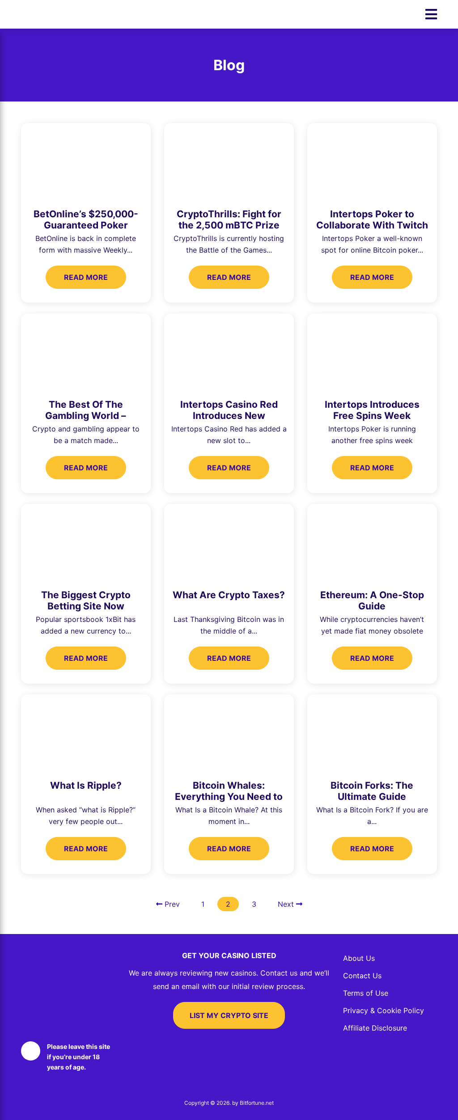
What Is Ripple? (86, 785)
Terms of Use (365, 993)
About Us (359, 958)
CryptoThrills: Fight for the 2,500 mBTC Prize (229, 219)
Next (287, 904)
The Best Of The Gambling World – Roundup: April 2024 (85, 415)
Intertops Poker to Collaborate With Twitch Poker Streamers (372, 225)
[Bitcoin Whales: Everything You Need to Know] (229, 733)
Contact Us (362, 975)
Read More (86, 277)
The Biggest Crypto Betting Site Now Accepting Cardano (86, 606)
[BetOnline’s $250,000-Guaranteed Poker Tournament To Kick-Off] (86, 162)
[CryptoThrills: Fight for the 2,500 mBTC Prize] (229, 162)
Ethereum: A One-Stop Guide (372, 600)
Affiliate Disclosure (375, 1027)
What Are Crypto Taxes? (229, 594)
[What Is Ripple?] (86, 733)
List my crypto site (229, 1015)
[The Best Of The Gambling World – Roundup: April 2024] (86, 352)
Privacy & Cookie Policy (383, 1010)
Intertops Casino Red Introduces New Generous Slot (229, 415)
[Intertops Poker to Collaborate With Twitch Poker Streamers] (372, 162)
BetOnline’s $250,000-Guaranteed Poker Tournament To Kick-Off (85, 225)
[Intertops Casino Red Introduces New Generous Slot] (229, 352)
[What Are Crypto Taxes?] (229, 543)
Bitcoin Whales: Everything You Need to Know (229, 796)
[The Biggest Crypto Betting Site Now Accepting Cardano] (86, 543)
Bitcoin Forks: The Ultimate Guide (372, 791)
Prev (171, 904)
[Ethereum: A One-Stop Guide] (372, 543)
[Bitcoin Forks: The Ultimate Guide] (372, 733)
